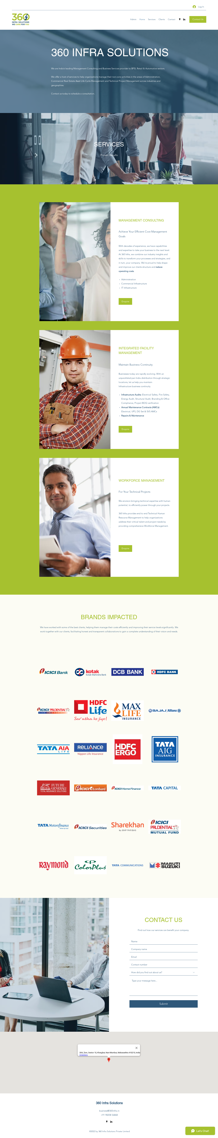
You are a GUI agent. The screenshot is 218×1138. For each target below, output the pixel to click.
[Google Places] (179, 19)
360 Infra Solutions (109, 1103)
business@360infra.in (109, 1110)
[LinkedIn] (184, 19)
